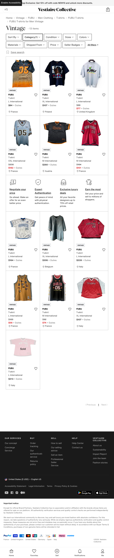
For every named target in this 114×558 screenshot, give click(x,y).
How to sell (56, 443)
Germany (41, 539)
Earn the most (93, 189)
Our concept (11, 443)
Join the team (99, 458)
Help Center (78, 443)
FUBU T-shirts (76, 18)
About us (97, 445)
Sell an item (56, 455)
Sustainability (99, 449)
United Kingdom (17, 539)
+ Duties (17, 105)
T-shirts (60, 18)
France (6, 539)
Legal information (36, 486)
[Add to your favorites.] (36, 95)
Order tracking (34, 445)
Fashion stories (100, 462)
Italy (55, 539)
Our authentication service (37, 453)
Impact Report (100, 454)
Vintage (20, 18)
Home (9, 18)
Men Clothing (45, 18)
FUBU (31, 18)
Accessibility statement (15, 486)
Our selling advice (56, 449)
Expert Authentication (43, 191)
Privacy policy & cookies (66, 486)
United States (31, 539)
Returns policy (34, 463)
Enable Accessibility (11, 2)
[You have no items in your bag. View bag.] (108, 9)
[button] (108, 9)
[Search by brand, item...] (6, 9)
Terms (49, 486)
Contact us (77, 447)
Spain (49, 539)
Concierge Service (10, 449)
